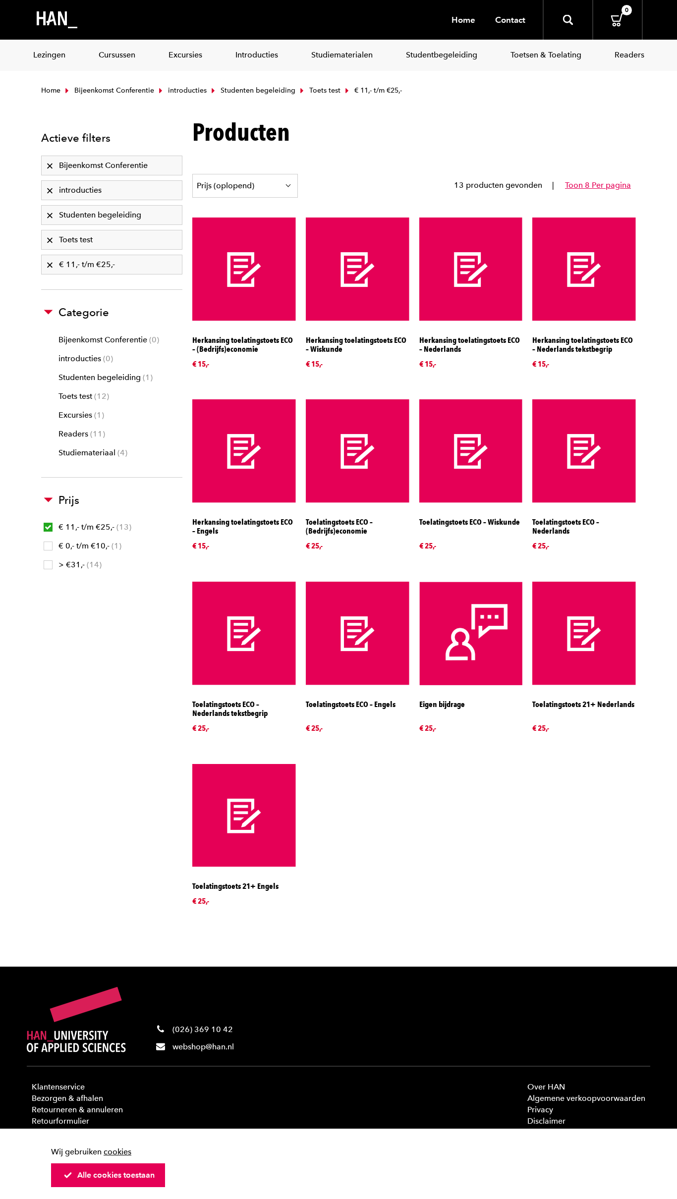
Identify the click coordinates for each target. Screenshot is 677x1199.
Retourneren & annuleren (77, 1109)
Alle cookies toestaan (116, 1175)
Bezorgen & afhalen (67, 1098)
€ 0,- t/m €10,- (88, 545)
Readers (80, 433)
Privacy (540, 1109)
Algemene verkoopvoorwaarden (586, 1098)
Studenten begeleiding (257, 90)
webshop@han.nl (203, 1046)
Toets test (323, 90)
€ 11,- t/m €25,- (93, 527)
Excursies (80, 415)
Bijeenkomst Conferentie (113, 90)
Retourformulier (60, 1121)
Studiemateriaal (91, 452)
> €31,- (78, 564)
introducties (186, 90)
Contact (510, 20)
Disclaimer (546, 1121)
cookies (117, 1151)
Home (463, 20)
